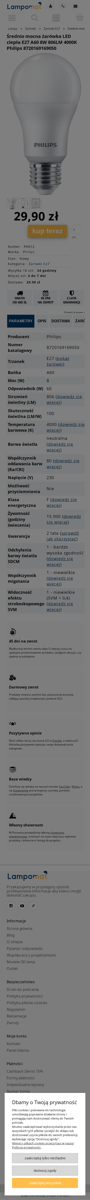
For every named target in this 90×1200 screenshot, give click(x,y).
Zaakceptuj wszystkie (45, 1183)
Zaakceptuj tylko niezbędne (45, 1158)
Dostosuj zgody (45, 1170)
